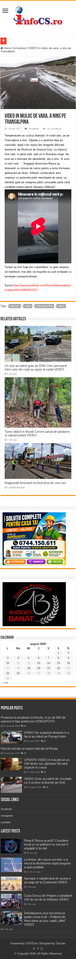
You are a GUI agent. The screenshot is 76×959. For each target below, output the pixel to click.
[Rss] (34, 948)
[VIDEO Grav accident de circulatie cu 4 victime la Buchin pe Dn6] (11, 785)
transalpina (45, 306)
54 (25, 726)
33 (25, 753)
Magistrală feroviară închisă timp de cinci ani (35, 483)
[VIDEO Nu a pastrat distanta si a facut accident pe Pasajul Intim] (11, 737)
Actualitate (19, 48)
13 (38, 663)
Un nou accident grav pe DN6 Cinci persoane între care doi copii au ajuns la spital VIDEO (36, 367)
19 (28, 668)
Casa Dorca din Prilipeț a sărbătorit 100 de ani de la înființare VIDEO (48, 897)
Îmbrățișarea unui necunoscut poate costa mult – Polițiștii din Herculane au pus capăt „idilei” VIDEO (45, 918)
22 (58, 668)
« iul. (5, 682)
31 (45, 772)
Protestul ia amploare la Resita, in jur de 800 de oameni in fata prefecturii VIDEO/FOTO (33, 719)
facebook (6, 809)
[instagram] (41, 948)
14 (48, 663)
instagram (7, 815)
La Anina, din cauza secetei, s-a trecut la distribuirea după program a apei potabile (47, 863)
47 (45, 741)
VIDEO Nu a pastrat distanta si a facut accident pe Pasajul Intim (46, 734)
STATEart (31, 943)
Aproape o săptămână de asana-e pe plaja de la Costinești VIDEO (47, 880)
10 (7, 663)
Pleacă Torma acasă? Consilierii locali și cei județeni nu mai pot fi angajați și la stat (46, 844)
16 (68, 663)
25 (18, 673)
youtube (6, 822)
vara (61, 306)
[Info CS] (38, 16)
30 (47, 787)
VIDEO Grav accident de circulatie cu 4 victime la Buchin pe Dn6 (48, 780)
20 (38, 668)
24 (7, 673)
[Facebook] (38, 948)
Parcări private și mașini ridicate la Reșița (29, 748)
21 (48, 668)
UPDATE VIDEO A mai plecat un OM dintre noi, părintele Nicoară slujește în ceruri (46, 763)
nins (28, 306)
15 (58, 663)
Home (7, 48)
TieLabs (60, 943)
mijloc (15, 306)
